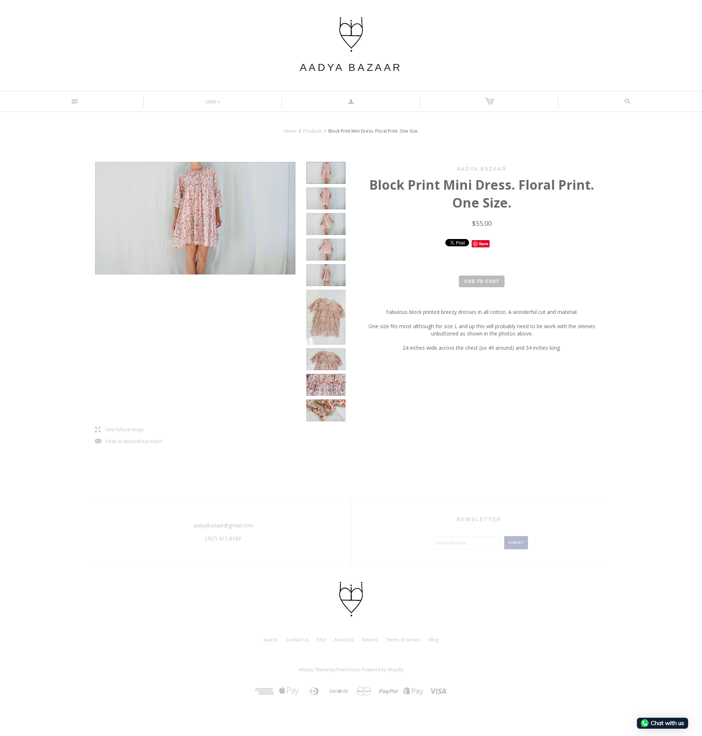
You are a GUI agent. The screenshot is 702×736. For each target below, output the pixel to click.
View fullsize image (119, 430)
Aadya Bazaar (351, 67)
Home (290, 131)
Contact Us (297, 640)
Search (271, 640)
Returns (370, 640)
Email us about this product (128, 442)
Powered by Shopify (382, 670)
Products (312, 131)
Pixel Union (347, 670)
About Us (344, 640)
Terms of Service (403, 640)
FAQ (321, 640)
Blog (433, 640)
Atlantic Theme (313, 670)
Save (483, 243)
